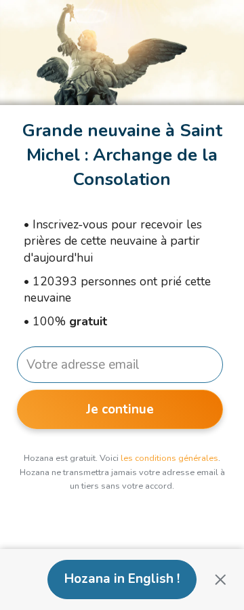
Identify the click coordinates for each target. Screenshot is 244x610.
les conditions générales (169, 458)
